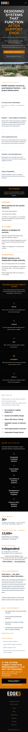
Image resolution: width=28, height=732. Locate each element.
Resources (14, 725)
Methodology (14, 715)
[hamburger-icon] (25, 3)
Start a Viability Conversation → (14, 681)
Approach (14, 718)
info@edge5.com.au (14, 701)
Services (14, 721)
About (14, 711)
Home (14, 708)
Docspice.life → (8, 633)
